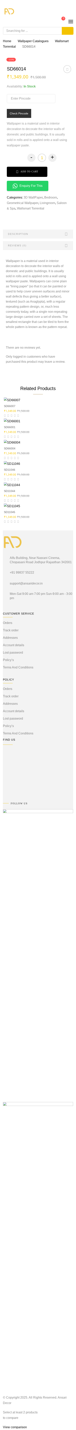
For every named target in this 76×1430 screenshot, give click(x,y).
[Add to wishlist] (67, 71)
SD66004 (9, 448)
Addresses (10, 637)
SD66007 (9, 406)
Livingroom (47, 203)
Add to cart (29, 171)
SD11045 (9, 512)
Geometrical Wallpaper (22, 203)
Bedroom (50, 197)
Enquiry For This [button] (30, 185)
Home (7, 41)
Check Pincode (19, 113)
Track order (11, 630)
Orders (7, 623)
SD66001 (9, 427)
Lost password (13, 652)
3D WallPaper (33, 197)
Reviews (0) (17, 245)
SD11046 (9, 469)
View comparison (15, 1427)
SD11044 (9, 491)
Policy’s (8, 660)
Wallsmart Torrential (30, 208)
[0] (60, 21)
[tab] (38, 234)
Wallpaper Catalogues (33, 41)
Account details (13, 645)
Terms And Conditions (18, 667)
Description (18, 234)
